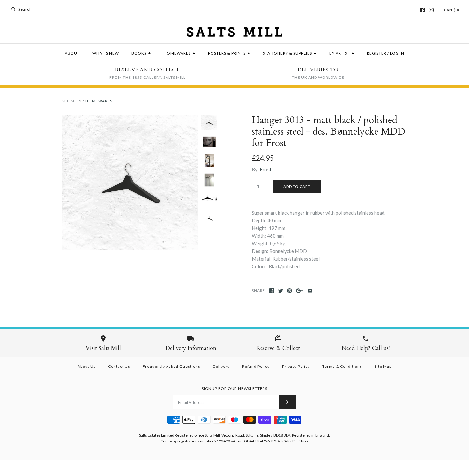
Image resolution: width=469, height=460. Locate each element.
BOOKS (141, 53)
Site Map (383, 366)
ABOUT (72, 53)
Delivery (221, 366)
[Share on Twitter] (280, 290)
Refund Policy (256, 366)
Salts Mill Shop (296, 441)
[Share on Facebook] (271, 290)
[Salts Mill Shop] (234, 31)
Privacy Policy (296, 366)
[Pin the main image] (289, 290)
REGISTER (376, 53)
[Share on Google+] (299, 290)
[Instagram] (431, 10)
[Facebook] (422, 10)
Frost (266, 169)
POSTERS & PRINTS (229, 53)
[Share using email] (310, 290)
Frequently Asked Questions (171, 366)
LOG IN (397, 53)
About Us (87, 366)
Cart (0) (451, 9)
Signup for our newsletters (234, 388)
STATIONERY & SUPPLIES (289, 53)
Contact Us (119, 366)
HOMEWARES (179, 53)
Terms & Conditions (342, 366)
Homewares (98, 101)
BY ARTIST (341, 53)
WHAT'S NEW (105, 53)
